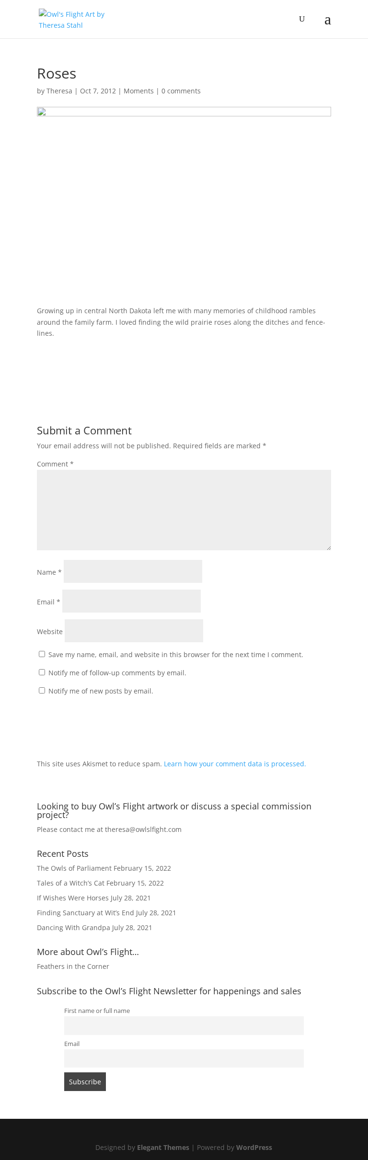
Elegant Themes (163, 1147)
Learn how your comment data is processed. (235, 763)
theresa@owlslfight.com (143, 829)
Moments (139, 90)
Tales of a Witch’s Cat (70, 882)
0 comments (181, 90)
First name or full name (97, 1011)
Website (50, 631)
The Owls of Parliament (74, 868)
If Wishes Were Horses (73, 897)
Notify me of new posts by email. (100, 690)
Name (49, 572)
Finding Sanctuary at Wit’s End (85, 912)
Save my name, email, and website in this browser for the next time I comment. (175, 654)
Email (48, 601)
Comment (55, 463)
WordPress (254, 1147)
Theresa (59, 90)
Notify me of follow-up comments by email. (117, 672)
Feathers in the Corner (73, 966)
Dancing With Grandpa (73, 927)
